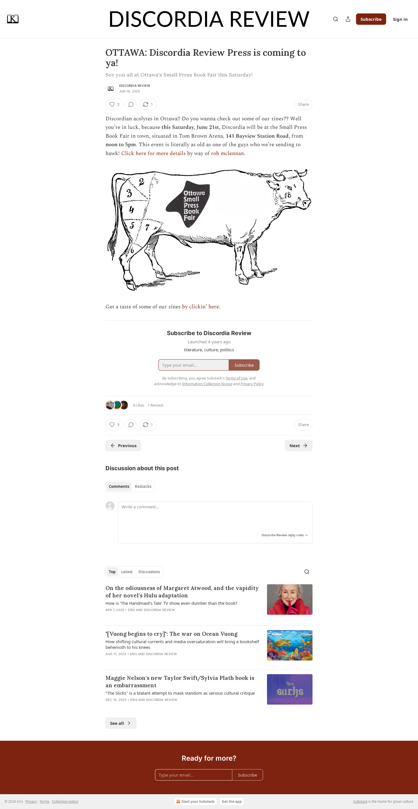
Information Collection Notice (207, 383)
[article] (209, 602)
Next (294, 445)
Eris (131, 610)
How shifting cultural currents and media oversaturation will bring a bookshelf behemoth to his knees (182, 644)
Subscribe (371, 19)
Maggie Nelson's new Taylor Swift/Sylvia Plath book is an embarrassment (179, 681)
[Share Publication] (348, 19)
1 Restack (156, 405)
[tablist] (130, 486)
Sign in (400, 19)
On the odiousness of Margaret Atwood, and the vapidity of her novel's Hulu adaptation (182, 592)
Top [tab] (112, 571)
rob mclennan (227, 153)
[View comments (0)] (131, 104)
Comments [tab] (119, 486)
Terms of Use (236, 378)
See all (117, 723)
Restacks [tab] (143, 486)
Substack (360, 801)
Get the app (232, 801)
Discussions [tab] (149, 571)
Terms (44, 801)
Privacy (31, 801)
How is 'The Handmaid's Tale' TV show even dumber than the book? (171, 603)
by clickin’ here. (201, 307)
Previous (127, 445)
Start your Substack (197, 801)
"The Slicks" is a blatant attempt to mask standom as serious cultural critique (180, 693)
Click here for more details (153, 153)
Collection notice (65, 801)
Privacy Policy (252, 383)
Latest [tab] (127, 571)
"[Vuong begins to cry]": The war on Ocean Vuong (171, 633)
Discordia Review (134, 86)
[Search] (335, 19)
